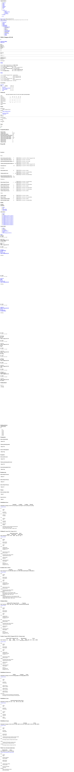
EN (3, 16)
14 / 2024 (7, 224)
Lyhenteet (6, 12)
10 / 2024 (7, 223)
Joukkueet (4, 6)
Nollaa (1, 234)
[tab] (37, 240)
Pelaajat (3, 7)
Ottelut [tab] (3, 24)
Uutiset (5, 10)
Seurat (3, 5)
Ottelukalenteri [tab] (4, 25)
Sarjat (3, 3)
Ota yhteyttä (6, 13)
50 (2, 435)
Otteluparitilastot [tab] (7, 30)
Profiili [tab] (3, 23)
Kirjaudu (3, 14)
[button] (37, 251)
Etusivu (1, 18)
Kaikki (3, 207)
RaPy (3, 90)
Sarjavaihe (5, 20)
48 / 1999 (7, 215)
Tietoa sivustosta (7, 11)
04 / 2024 (7, 221)
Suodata (2, 204)
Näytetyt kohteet (3, 426)
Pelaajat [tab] (5, 35)
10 (2, 430)
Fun (20, 158)
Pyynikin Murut (4, 89)
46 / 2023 (7, 218)
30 (2, 432)
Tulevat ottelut (4, 210)
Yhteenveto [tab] (4, 22)
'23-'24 (17, 158)
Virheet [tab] (5, 34)
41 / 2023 (7, 216)
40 (2, 434)
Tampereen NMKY (5, 113)
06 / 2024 (7, 222)
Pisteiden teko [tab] (6, 33)
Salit (3, 8)
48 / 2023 (7, 219)
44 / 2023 (7, 217)
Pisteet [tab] (5, 28)
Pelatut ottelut (4, 209)
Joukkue (1, 20)
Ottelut (3, 4)
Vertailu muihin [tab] (6, 31)
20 (2, 431)
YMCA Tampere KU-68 (6, 111)
